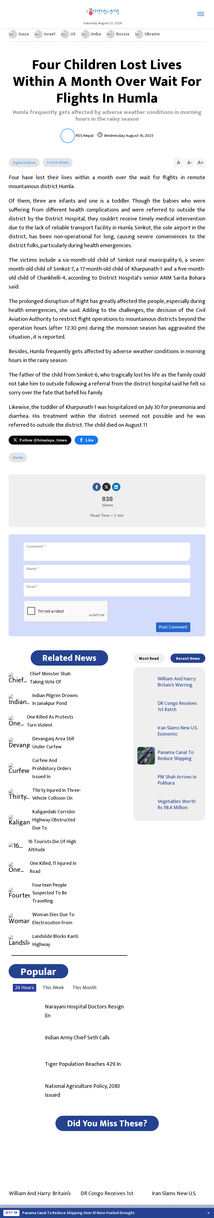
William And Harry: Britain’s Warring (177, 682)
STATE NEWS (58, 162)
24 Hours (24, 988)
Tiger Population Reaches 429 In (83, 1064)
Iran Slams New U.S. (174, 1193)
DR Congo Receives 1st (107, 1193)
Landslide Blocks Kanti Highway (55, 941)
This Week (53, 988)
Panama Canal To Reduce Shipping (176, 755)
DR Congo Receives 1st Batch (177, 706)
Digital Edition (24, 162)
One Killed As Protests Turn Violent (50, 721)
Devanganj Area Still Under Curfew (53, 743)
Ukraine (152, 34)
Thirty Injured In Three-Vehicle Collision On (56, 795)
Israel (49, 34)
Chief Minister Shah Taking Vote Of (50, 678)
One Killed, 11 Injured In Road (53, 868)
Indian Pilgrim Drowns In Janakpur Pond (55, 700)
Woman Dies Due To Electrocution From (53, 919)
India (96, 34)
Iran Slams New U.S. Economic (177, 731)
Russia (122, 34)
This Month (84, 988)
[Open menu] (200, 14)
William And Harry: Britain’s (40, 1193)
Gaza (23, 34)
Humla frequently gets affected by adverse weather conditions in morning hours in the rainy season (107, 116)
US (73, 34)
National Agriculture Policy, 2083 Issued (82, 1090)
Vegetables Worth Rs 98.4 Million (177, 804)
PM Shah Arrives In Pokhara (177, 780)
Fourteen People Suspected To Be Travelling (49, 893)
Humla (18, 457)
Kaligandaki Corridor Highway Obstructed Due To (54, 820)
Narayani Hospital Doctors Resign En (84, 1011)
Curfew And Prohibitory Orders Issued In (51, 769)
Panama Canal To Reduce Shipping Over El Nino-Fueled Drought (78, 1212)
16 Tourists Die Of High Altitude (52, 846)
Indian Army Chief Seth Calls (77, 1037)
